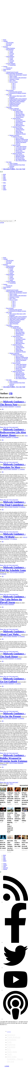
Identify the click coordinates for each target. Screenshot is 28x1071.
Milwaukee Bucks (20, 125)
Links (4, 866)
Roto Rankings (10, 49)
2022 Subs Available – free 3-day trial (15, 1059)
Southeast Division (17, 126)
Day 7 (13, 89)
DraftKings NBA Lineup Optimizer (18, 98)
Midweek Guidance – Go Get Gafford (13, 680)
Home (4, 39)
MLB (4, 174)
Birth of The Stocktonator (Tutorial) (18, 74)
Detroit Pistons (19, 122)
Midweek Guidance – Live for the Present (13, 715)
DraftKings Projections (15, 103)
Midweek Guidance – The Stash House (13, 655)
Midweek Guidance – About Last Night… (13, 633)
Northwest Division (17, 136)
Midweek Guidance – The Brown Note (13, 403)
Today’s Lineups (13, 163)
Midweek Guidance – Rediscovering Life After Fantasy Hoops (13, 432)
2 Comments (18, 683)
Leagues (5, 66)
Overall (11, 51)
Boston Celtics (19, 111)
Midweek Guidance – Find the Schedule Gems (13, 569)
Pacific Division (16, 145)
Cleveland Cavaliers (20, 121)
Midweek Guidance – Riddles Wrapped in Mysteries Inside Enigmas (13, 758)
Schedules (11, 1040)
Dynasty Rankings (10, 63)
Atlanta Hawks (19, 128)
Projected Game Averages (15, 91)
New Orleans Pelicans (21, 160)
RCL (9, 1049)
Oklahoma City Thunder (22, 141)
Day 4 (13, 84)
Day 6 (13, 87)
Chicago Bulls (19, 119)
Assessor (11, 1035)
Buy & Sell (9, 44)
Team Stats (9, 107)
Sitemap (5, 869)
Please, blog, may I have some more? (9, 427)
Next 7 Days (12, 80)
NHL (4, 177)
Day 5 (13, 86)
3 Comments (18, 406)
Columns (5, 41)
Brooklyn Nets (19, 112)
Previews (11, 1047)
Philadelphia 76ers (20, 115)
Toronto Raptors (20, 117)
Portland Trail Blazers (21, 142)
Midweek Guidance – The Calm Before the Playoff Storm (13, 599)
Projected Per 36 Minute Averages (17, 93)
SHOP (4, 180)
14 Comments (13, 539)
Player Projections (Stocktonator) (14, 73)
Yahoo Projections (13, 105)
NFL (4, 176)
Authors (5, 865)
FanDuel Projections (14, 104)
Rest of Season (10, 90)
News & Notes (10, 42)
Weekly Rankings (10, 48)
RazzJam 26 (9, 67)
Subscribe (5, 867)
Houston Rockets (20, 157)
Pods (9, 1042)
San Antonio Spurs (20, 159)
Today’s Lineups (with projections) (17, 77)
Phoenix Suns (19, 150)
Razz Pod (8, 45)
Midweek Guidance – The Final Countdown (13, 503)
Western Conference (14, 135)
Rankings (5, 46)
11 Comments (15, 437)
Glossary (11, 167)
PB (10, 393)
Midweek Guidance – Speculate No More (13, 466)
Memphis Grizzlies (20, 156)
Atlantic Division (16, 110)
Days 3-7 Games (13, 82)
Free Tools (8, 162)
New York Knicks (20, 114)
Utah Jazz (18, 143)
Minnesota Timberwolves (22, 139)
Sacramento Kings (20, 152)
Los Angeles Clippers (21, 148)
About (4, 863)
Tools (4, 70)
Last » (11, 783)
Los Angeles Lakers (20, 149)
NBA (4, 178)
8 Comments (22, 507)
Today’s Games (13, 76)
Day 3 (13, 83)
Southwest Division (17, 153)
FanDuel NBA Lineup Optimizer (17, 100)
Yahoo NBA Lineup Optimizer (16, 101)
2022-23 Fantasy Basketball (7, 406)
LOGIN (2, 222)
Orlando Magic (19, 132)
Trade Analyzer (7, 69)
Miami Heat (18, 131)
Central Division (16, 118)
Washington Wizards (21, 134)
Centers (11, 52)
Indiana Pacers (19, 124)
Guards (11, 55)
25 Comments (18, 658)
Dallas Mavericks (20, 155)
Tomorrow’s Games (14, 79)
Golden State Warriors (21, 146)
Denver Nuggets (20, 138)
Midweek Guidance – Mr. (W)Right (13, 535)
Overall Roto (12, 65)
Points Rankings (10, 56)
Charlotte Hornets (20, 129)
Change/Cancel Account (12, 72)
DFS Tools (9, 94)
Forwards (11, 53)
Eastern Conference (14, 108)
